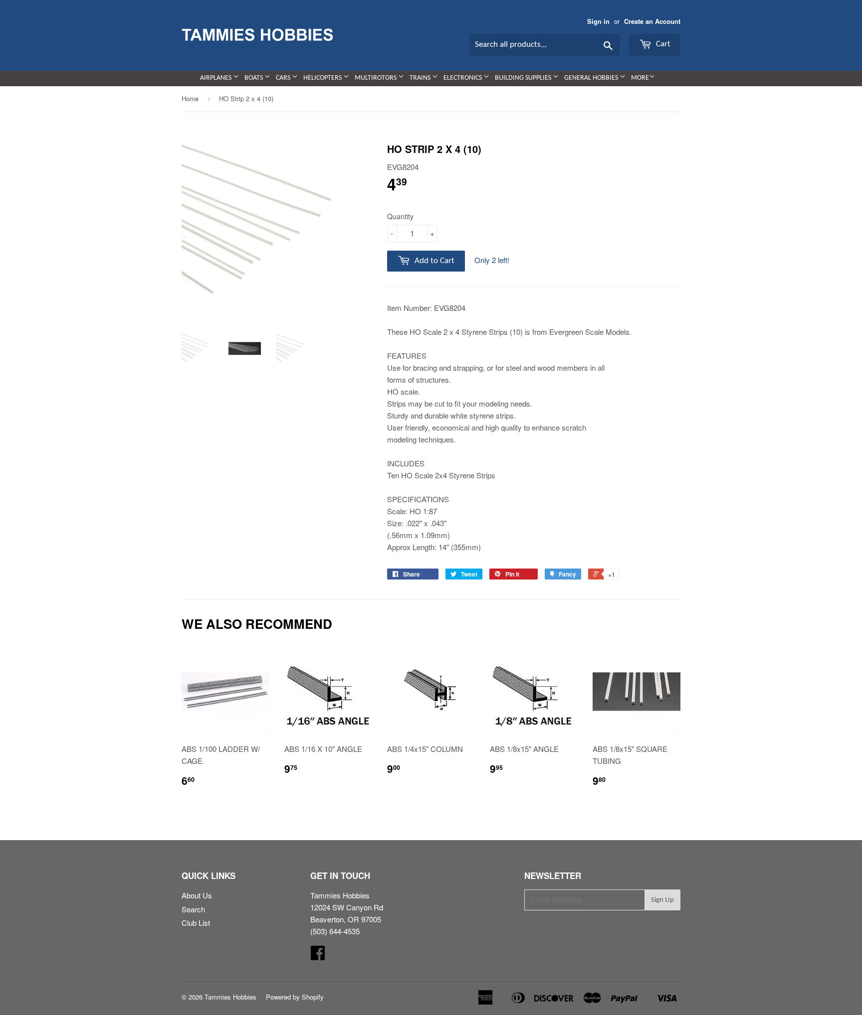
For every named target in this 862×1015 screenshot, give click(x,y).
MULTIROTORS (376, 78)
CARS (284, 78)
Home (190, 98)
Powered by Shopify (295, 997)
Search (193, 909)
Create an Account (652, 21)
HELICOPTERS (323, 78)
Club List (196, 922)
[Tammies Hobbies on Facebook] (317, 955)
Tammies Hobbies (230, 997)
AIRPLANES (216, 78)
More (640, 78)
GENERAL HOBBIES (592, 78)
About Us (197, 895)
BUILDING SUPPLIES (524, 78)
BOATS (254, 78)
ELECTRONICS (463, 78)
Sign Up (662, 900)
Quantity (400, 216)
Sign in (598, 21)
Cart (662, 44)
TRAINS (421, 78)
